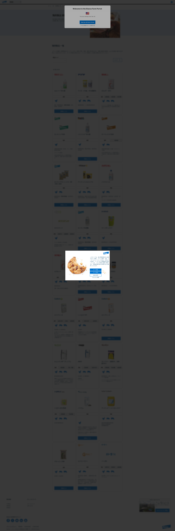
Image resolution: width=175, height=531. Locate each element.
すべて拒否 (95, 272)
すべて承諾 (95, 269)
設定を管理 (95, 275)
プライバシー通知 (95, 277)
